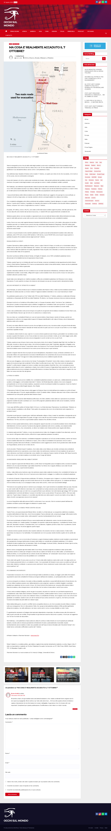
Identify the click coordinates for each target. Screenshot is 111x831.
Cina (91, 168)
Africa (24, 31)
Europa (54, 31)
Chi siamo (90, 31)
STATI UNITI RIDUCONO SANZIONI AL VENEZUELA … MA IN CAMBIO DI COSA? (95, 94)
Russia (86, 194)
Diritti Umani (92, 174)
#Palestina (50, 58)
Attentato (87, 165)
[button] (106, 33)
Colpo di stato (88, 171)
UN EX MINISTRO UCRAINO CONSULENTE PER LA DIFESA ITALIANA (94, 71)
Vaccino (97, 200)
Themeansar (31, 827)
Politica (87, 191)
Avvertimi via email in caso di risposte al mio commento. (23, 786)
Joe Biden (96, 183)
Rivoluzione (99, 191)
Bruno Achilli (15, 693)
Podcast (81, 31)
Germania (91, 180)
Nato (102, 186)
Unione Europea (89, 200)
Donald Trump (100, 174)
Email (7, 763)
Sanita (96, 194)
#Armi (27, 58)
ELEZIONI (94, 177)
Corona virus (97, 171)
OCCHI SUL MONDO (16, 820)
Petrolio (100, 188)
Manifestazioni (88, 186)
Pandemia (93, 188)
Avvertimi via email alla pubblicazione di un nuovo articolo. (24, 790)
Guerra (97, 180)
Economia (87, 177)
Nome (7, 753)
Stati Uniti (87, 197)
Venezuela (71, 31)
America (33, 31)
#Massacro (43, 58)
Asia (40, 31)
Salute (91, 194)
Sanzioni (102, 194)
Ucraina (93, 197)
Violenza (94, 203)
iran (101, 180)
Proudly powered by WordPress (11, 827)
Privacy (101, 827)
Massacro (96, 186)
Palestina (87, 188)
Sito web (7, 772)
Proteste (93, 191)
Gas (86, 180)
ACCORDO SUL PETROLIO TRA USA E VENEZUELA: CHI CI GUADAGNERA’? (94, 78)
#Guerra (31, 58)
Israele (86, 183)
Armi (97, 162)
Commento (9, 722)
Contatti (8, 35)
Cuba (47, 31)
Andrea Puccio (20, 56)
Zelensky (101, 203)
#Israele (37, 58)
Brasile (86, 168)
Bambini (93, 165)
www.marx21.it (35, 635)
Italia (62, 31)
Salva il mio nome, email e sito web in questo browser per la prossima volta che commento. (33, 781)
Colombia (96, 168)
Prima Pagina (14, 31)
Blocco (99, 165)
